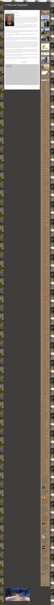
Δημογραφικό (43, 409)
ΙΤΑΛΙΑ (43, 426)
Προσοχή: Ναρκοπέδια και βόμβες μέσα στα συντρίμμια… (46, 336)
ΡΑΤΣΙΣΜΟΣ (43, 460)
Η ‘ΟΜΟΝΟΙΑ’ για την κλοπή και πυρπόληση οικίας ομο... (46, 375)
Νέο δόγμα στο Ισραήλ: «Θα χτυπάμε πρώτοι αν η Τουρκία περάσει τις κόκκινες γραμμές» (45, 488)
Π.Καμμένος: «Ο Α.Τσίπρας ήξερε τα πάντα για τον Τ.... (45, 362)
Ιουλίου (44, 98)
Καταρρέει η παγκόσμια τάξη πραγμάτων (45, 252)
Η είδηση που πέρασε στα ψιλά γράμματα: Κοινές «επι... (46, 386)
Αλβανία (43, 403)
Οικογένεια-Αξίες (44, 444)
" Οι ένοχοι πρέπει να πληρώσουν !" (45, 206)
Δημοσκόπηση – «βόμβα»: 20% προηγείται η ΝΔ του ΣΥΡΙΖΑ (45, 308)
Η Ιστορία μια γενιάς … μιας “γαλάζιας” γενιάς (46, 368)
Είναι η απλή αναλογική (45, 210)
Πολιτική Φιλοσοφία (44, 456)
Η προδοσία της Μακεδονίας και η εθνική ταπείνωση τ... (45, 107)
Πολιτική (8, 63)
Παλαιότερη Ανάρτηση (35, 86)
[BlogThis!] (23, 62)
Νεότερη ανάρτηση (8, 86)
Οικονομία (43, 445)
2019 (43, 92)
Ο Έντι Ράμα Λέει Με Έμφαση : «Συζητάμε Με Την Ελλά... (45, 246)
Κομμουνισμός (44, 431)
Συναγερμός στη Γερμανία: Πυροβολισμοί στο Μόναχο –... (45, 170)
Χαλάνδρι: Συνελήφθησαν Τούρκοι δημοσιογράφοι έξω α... (46, 197)
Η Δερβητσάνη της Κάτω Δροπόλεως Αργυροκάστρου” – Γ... (46, 285)
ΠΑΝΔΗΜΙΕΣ (43, 449)
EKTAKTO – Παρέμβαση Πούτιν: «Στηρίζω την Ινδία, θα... (46, 114)
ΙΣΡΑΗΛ (43, 424)
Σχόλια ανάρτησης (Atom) (11, 88)
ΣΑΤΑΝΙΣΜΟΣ (43, 464)
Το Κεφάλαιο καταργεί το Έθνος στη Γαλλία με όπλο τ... (46, 173)
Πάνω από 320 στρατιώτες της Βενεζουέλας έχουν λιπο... (45, 127)
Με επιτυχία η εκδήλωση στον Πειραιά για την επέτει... (46, 164)
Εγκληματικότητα (44, 412)
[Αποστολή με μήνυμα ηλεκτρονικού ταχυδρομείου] (22, 62)
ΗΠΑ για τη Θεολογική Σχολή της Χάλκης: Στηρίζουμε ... (45, 314)
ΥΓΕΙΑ (42, 470)
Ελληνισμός (43, 417)
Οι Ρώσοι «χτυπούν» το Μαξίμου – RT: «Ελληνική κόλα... (46, 151)
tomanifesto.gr (44, 522)
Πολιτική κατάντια (12, 63)
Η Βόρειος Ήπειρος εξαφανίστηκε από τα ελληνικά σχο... (45, 233)
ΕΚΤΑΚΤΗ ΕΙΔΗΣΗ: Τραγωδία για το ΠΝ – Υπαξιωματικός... (46, 262)
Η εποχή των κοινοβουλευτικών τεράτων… (45, 360)
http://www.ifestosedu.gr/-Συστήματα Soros (45, 585)
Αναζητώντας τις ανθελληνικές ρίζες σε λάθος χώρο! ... (46, 345)
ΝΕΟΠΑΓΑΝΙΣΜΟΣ (44, 443)
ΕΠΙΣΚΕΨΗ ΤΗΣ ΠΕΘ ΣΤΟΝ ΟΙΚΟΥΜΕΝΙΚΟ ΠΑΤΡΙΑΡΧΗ (46, 249)
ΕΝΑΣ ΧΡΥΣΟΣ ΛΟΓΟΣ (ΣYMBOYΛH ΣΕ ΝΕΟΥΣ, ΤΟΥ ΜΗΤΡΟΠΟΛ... (45, 318)
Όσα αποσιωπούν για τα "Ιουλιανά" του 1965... (46, 355)
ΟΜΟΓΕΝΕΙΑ (43, 447)
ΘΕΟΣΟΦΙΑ (43, 422)
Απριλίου (44, 101)
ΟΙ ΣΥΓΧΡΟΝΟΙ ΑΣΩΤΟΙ (46, 179)
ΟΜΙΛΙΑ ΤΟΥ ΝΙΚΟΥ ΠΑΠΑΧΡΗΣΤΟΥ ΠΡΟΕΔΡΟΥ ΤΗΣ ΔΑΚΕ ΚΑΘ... (46, 117)
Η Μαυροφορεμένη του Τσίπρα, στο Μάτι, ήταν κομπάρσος (46, 181)
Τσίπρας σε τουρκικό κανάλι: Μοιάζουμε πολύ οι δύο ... (45, 343)
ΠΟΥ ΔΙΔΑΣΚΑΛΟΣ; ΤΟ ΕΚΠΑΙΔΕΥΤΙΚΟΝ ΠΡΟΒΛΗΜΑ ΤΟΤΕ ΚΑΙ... (45, 300)
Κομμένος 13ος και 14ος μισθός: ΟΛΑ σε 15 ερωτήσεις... (46, 186)
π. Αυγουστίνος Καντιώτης (44, 514)
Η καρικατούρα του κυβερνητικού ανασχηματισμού (45, 226)
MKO (42, 472)
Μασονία (43, 436)
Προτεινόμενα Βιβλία (44, 458)
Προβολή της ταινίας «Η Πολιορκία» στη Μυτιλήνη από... (46, 202)
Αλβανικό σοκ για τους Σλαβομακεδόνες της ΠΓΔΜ (45, 377)
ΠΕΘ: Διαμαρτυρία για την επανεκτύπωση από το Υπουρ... (46, 160)
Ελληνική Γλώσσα (44, 416)
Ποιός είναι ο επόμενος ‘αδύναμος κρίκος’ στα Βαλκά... (46, 389)
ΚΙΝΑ (42, 429)
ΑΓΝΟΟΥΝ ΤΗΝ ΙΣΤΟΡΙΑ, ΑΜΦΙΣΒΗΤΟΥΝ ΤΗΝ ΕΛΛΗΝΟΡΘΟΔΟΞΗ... (46, 184)
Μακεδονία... (44, 224)
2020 (43, 91)
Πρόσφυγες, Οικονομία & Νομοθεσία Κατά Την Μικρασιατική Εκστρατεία (45, 564)
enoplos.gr (43, 485)
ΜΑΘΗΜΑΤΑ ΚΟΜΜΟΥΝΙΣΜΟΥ (44, 433)
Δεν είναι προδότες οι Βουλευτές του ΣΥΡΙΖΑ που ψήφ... (46, 278)
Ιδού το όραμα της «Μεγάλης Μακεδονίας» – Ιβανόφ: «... (46, 275)
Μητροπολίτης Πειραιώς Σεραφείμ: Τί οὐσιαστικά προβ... (46, 273)
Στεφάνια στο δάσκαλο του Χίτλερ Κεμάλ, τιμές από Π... (46, 373)
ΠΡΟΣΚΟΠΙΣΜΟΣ (44, 457)
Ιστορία (43, 425)
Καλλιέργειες (43, 427)
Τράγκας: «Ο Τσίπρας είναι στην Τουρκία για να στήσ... (46, 358)
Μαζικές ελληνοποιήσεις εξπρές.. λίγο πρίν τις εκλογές (46, 120)
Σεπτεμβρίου (44, 96)
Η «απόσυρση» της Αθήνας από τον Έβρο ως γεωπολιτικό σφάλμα (45, 507)
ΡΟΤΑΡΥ (43, 461)
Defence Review (44, 475)
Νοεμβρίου (44, 94)
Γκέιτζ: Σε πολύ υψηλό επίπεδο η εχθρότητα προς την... (45, 110)
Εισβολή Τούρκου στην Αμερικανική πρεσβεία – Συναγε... (46, 176)
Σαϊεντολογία (43, 463)
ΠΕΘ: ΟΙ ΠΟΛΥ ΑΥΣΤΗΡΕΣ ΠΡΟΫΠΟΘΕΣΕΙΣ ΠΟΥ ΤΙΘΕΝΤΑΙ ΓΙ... (46, 259)
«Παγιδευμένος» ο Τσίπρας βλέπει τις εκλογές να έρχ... (45, 155)
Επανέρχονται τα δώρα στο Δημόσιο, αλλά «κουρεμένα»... (45, 283)
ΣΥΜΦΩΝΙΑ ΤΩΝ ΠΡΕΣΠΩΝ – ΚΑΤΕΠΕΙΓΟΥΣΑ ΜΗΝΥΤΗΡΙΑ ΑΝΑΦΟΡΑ (45, 365)
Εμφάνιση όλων (47, 571)
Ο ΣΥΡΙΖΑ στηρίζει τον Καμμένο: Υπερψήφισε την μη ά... (46, 266)
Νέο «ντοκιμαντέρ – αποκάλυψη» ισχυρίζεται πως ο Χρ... (46, 242)
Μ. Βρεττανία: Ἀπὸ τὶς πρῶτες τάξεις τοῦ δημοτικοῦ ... (45, 130)
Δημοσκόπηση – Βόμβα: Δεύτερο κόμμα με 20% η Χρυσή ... (46, 244)
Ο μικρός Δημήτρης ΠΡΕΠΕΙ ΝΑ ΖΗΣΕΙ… (45, 228)
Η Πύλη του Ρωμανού (16, 5)
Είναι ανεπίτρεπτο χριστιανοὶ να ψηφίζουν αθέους (46, 125)
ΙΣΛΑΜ (43, 423)
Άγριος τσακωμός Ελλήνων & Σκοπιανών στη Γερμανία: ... (46, 212)
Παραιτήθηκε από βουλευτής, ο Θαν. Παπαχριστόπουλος (45, 321)
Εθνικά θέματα (44, 413)
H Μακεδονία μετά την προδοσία (45, 331)
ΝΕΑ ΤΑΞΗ (43, 442)
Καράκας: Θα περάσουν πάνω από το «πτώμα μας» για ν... (46, 199)
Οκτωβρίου (44, 95)
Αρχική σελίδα (21, 86)
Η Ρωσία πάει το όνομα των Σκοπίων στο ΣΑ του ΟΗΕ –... (45, 306)
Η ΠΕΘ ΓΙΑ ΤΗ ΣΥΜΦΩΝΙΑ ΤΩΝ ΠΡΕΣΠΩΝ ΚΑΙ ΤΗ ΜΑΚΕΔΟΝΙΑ (45, 287)
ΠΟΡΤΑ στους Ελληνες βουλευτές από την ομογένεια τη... (45, 238)
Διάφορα (43, 410)
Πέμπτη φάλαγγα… (45, 121)
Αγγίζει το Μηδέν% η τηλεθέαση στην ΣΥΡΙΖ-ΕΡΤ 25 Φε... (46, 146)
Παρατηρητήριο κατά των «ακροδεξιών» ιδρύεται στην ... (46, 271)
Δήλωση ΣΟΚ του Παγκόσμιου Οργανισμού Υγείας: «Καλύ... (45, 208)
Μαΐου (43, 100)
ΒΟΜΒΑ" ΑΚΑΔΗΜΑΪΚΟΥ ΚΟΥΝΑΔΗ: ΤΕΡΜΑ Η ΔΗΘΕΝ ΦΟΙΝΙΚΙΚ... (46, 290)
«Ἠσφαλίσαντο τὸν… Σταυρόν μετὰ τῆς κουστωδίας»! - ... (45, 350)
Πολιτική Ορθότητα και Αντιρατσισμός (45, 298)
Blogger (30, 602)
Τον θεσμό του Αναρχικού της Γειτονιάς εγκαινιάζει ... (46, 140)
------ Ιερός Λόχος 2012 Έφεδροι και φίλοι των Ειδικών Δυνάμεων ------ (45, 545)
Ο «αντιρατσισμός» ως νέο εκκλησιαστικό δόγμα (45, 348)
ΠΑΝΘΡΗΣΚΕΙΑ (44, 450)
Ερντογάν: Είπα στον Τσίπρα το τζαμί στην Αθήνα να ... (45, 219)
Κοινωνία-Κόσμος (44, 430)
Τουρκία (43, 469)
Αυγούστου (44, 97)
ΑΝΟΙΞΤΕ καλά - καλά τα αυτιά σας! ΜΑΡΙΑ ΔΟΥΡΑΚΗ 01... (46, 341)
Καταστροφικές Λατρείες (45, 428)
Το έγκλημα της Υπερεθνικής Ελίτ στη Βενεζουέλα (46, 133)
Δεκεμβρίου (44, 93)
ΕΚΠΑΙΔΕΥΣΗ (43, 415)
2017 (43, 398)
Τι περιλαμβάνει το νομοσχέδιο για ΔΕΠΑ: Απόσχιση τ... (46, 384)
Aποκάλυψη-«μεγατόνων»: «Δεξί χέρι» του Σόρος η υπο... (46, 217)
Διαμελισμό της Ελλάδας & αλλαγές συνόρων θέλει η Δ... (46, 168)
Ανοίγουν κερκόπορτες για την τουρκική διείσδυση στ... (46, 192)
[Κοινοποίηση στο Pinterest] (25, 62)
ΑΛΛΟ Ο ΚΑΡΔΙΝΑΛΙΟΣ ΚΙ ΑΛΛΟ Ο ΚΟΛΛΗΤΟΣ (46, 105)
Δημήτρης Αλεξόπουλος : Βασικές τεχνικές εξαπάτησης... (46, 391)
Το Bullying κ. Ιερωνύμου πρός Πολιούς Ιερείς (46, 235)
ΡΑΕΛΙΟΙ (43, 459)
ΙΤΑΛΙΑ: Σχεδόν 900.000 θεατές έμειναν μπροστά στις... (46, 303)
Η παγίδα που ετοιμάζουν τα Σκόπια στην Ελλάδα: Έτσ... (46, 138)
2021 (43, 90)
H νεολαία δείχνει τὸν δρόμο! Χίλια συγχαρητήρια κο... (45, 153)
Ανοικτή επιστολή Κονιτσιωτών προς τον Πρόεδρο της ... (46, 135)
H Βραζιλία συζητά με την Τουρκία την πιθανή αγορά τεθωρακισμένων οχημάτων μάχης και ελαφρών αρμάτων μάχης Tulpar (45, 477)
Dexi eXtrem (43, 535)
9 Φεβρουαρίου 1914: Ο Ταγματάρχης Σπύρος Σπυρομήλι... (46, 329)
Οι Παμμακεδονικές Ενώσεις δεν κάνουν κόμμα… (45, 316)
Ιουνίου (44, 99)
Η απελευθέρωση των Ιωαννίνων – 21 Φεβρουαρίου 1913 (45, 178)
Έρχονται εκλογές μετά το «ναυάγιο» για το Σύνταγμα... (46, 257)
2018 (43, 397)
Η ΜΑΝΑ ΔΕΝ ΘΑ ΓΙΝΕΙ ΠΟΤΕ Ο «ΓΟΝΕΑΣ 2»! (46, 157)
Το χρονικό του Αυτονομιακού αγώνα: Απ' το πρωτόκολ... (46, 223)
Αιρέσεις (43, 402)
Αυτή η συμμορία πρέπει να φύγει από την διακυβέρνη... (46, 190)
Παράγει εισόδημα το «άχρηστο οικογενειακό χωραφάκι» (46, 311)
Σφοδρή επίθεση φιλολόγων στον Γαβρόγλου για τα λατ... (46, 112)
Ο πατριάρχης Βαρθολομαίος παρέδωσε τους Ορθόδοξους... (45, 393)
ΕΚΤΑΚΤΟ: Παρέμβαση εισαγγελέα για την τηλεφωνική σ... (45, 194)
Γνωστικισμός (43, 408)
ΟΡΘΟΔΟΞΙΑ (43, 448)
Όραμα (43, 264)
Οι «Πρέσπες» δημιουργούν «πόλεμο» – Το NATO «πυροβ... (46, 338)
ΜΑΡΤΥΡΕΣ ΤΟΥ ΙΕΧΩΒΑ (45, 434)
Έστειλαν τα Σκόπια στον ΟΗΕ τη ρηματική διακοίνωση (46, 255)
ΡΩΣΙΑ (43, 462)
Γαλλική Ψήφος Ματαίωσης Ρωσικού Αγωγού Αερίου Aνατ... (46, 333)
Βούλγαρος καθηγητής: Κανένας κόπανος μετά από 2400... (46, 268)
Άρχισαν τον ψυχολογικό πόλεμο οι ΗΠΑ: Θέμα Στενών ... (46, 324)
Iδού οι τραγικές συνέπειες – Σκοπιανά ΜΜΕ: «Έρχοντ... (46, 280)
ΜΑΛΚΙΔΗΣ (43, 505)
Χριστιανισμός (43, 471)
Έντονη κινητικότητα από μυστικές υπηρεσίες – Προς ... (46, 370)
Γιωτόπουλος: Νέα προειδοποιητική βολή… (45, 204)
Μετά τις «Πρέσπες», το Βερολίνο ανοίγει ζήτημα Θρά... (46, 354)
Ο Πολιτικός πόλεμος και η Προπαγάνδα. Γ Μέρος (46, 215)
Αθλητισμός (43, 401)
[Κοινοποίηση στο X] (24, 62)
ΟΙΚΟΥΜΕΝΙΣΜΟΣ (44, 446)
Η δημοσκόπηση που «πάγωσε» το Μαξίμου (46, 295)
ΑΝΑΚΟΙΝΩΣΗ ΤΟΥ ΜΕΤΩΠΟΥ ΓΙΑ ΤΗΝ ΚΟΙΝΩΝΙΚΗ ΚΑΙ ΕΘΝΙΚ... (45, 230)
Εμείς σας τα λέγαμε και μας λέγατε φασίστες (45, 144)
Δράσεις (43, 411)
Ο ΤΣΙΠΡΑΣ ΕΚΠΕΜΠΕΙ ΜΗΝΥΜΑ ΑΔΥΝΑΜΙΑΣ (46, 296)
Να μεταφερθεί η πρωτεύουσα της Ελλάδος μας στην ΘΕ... (45, 326)
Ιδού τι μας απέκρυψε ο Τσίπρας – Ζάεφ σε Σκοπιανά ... (45, 162)
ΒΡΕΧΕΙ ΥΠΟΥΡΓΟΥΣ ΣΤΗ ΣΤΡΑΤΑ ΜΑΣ (45, 381)
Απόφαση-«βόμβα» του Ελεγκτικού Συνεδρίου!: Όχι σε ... (46, 380)
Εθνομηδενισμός (44, 414)
